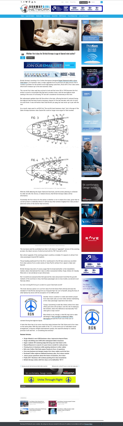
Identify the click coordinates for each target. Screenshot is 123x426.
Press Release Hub (72, 16)
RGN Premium (62, 16)
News (22, 16)
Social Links (84, 2)
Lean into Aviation (30, 16)
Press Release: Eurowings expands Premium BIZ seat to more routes (66, 402)
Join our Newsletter (83, 16)
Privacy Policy (73, 2)
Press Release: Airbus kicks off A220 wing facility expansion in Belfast (37, 409)
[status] (101, 424)
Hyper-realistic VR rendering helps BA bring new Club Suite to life (45, 343)
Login (62, 2)
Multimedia (38, 16)
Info (89, 2)
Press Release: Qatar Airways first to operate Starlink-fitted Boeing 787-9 (36, 402)
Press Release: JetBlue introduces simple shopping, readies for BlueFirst (65, 409)
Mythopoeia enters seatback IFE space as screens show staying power (65, 366)
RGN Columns (46, 16)
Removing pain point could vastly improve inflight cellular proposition (34, 366)
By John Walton (30, 57)
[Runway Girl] (35, 12)
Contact (66, 2)
